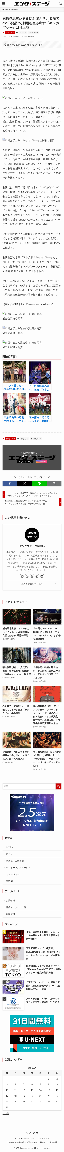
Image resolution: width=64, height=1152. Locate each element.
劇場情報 (10, 914)
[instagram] (32, 576)
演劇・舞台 (10, 32)
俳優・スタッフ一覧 (16, 907)
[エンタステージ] (32, 3)
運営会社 (53, 1142)
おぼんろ (22, 32)
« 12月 (6, 1113)
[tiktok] (37, 576)
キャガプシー (33, 32)
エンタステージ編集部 (32, 546)
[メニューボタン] (3, 3)
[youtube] (42, 576)
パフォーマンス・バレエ (18, 867)
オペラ (9, 854)
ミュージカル (12, 874)
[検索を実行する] (58, 786)
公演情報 (10, 900)
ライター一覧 (43, 1138)
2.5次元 (9, 847)
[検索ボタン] (60, 3)
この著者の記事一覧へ (32, 584)
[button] (10, 483)
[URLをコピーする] (54, 483)
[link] (22, 576)
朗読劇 (9, 881)
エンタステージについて (25, 1138)
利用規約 (43, 1142)
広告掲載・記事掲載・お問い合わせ (22, 1142)
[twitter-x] (27, 576)
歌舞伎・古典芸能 (15, 860)
